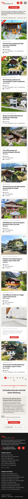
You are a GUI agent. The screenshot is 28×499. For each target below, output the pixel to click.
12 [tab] (20, 419)
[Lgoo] (7, 3)
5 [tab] (12, 419)
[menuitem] (3, 496)
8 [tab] (15, 419)
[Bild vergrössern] (14, 317)
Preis (25, 22)
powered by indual (19, 496)
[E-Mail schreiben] (21, 3)
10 (22, 377)
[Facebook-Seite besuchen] (19, 448)
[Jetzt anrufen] (18, 3)
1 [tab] (7, 419)
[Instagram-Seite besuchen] (23, 448)
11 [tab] (19, 419)
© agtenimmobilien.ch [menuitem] (6, 494)
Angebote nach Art (6, 452)
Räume (25, 20)
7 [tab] (14, 419)
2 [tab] (8, 419)
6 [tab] (13, 419)
